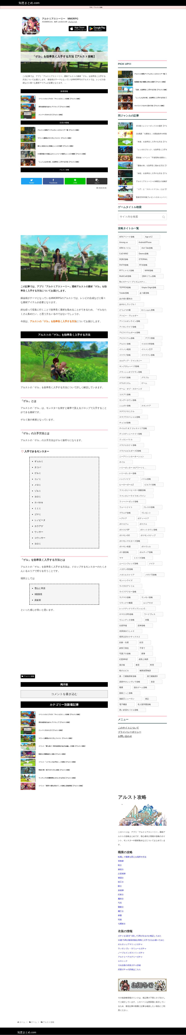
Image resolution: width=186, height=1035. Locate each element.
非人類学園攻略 (144, 704)
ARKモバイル (125, 248)
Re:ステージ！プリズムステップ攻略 (135, 282)
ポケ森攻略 (124, 552)
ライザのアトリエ (126, 586)
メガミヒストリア (126, 575)
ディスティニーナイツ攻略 (130, 434)
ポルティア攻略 (146, 552)
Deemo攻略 (144, 254)
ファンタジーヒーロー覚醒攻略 (132, 490)
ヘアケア (123, 518)
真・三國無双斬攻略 (127, 676)
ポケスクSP (124, 530)
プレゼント (146, 513)
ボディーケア (143, 518)
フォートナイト (126, 507)
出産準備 (123, 625)
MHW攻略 (149, 270)
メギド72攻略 (151, 575)
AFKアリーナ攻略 (126, 237)
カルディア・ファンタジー (130, 361)
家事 (143, 653)
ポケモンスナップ (148, 535)
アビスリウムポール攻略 (129, 332)
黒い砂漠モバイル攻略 (128, 710)
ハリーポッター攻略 (127, 473)
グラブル (145, 377)
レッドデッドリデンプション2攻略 (134, 608)
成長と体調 (143, 659)
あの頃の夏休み (126, 299)
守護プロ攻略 (125, 653)
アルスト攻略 (98, 7)
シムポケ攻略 (125, 406)
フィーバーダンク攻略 (128, 501)
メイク (152, 563)
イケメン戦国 (125, 349)
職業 (121, 687)
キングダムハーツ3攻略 (129, 366)
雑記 (147, 699)
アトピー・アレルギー (128, 316)
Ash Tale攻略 (147, 248)
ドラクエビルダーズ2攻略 (130, 451)
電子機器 (123, 704)
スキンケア (146, 406)
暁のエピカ (124, 670)
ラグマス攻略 (125, 597)
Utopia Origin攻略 (149, 287)
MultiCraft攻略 (125, 276)
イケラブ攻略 (125, 355)
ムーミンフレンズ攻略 (128, 563)
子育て (142, 648)
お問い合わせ (125, 736)
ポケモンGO (124, 535)
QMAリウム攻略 (149, 276)
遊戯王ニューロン (126, 699)
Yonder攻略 (124, 293)
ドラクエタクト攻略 (127, 445)
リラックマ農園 (126, 603)
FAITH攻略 (123, 265)
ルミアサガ (148, 603)
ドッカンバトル (126, 439)
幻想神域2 (123, 659)
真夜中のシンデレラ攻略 (129, 682)
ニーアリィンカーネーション (131, 456)
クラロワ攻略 (125, 377)
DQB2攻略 (123, 259)
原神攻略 (141, 625)
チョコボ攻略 (125, 423)
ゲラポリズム (125, 383)
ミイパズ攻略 (139, 558)
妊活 (141, 642)
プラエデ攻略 (125, 513)
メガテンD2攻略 (126, 569)
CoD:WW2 (123, 254)
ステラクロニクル (126, 411)
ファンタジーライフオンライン (132, 496)
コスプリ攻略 (125, 394)
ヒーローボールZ (126, 485)
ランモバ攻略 (147, 597)
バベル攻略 (146, 479)
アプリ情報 (150, 338)
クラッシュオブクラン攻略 (130, 372)
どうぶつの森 (125, 310)
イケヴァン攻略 (148, 355)
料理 (152, 665)
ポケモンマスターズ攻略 (129, 541)
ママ (121, 558)
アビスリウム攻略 (126, 338)
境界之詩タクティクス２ (129, 637)
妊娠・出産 (124, 642)
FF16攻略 (143, 265)
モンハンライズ (126, 580)
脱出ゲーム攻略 (140, 687)
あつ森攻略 (144, 293)
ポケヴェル (146, 546)
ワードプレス (149, 614)
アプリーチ (72, 22)
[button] (164, 217)
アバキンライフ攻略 (127, 327)
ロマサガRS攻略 (126, 614)
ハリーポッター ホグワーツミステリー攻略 (137, 468)
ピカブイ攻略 (150, 485)
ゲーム (144, 383)
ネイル (122, 462)
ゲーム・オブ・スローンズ (130, 389)
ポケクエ (143, 524)
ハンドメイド (125, 479)
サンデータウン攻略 (127, 400)
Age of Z (148, 237)
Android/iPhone (145, 242)
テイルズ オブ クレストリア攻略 (133, 428)
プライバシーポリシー (129, 732)
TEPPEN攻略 (125, 287)
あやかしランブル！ (127, 304)
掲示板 (122, 665)
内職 (147, 620)
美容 (153, 682)
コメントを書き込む (64, 694)
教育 (138, 665)
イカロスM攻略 (147, 344)
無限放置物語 (145, 670)
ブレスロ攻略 (149, 507)
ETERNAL (143, 259)
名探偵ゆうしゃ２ (126, 631)
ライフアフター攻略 (127, 592)
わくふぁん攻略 (148, 310)
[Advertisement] (64, 211)
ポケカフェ (124, 524)
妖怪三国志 (124, 648)
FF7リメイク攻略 (126, 270)
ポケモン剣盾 (125, 546)
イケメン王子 (147, 349)
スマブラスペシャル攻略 (129, 417)
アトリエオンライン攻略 (129, 321)
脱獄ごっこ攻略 (126, 693)
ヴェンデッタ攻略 (126, 620)
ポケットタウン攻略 (148, 530)
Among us (123, 242)
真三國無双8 (152, 676)
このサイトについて (128, 728)
